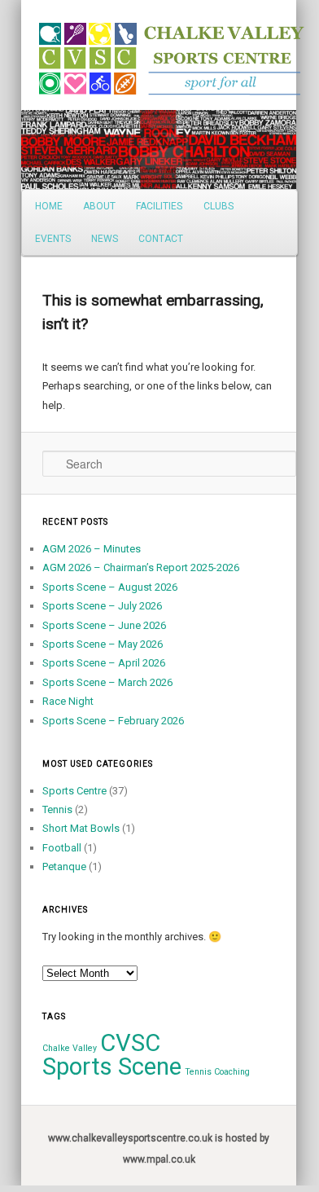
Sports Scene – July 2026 (102, 606)
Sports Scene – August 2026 (109, 587)
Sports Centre (74, 791)
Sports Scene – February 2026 (113, 721)
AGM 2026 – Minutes (91, 549)
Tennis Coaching (217, 1072)
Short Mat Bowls (81, 828)
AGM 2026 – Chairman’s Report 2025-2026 (140, 567)
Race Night (68, 701)
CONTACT (160, 238)
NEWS (104, 238)
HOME (49, 206)
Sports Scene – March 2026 (107, 682)
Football (61, 848)
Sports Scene (111, 1066)
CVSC (130, 1043)
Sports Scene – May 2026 (102, 644)
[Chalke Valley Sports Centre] (48, 53)
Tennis (57, 809)
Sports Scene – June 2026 (104, 625)
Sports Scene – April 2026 (103, 663)
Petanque (64, 866)
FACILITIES (159, 206)
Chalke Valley (69, 1048)
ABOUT (99, 206)
